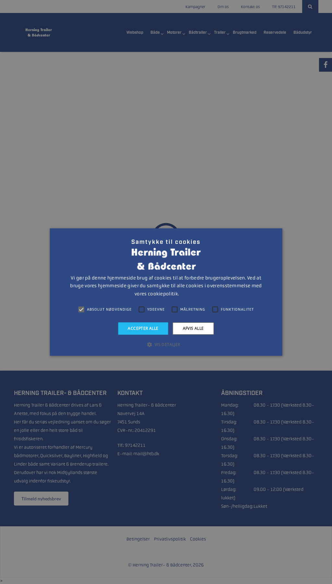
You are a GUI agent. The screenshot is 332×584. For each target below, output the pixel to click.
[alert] (166, 292)
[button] (166, 344)
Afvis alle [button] (193, 328)
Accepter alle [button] (143, 328)
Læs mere (188, 294)
